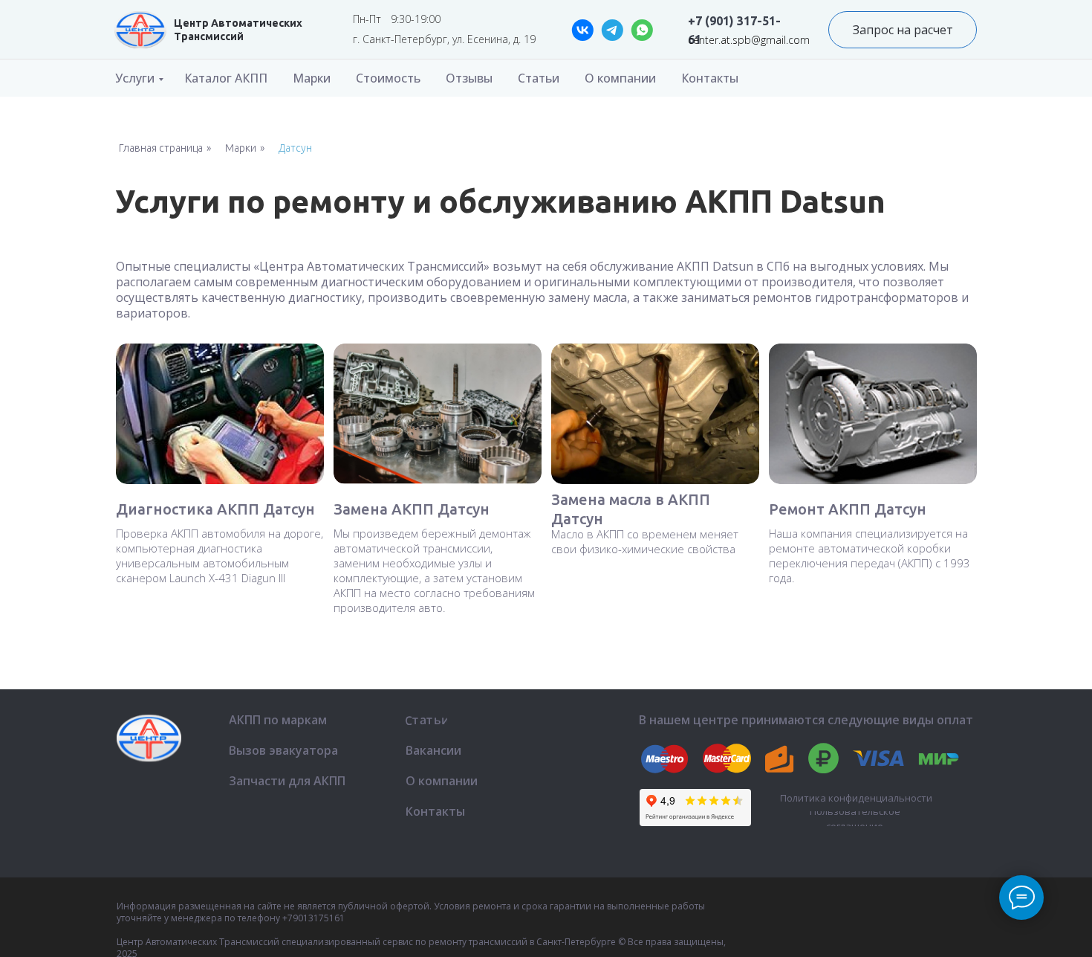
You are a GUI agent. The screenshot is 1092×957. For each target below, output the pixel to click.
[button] (902, 29)
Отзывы (469, 78)
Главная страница (161, 148)
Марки (312, 78)
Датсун (295, 148)
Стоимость (388, 78)
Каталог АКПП (225, 78)
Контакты (709, 78)
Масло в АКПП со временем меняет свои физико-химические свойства (644, 541)
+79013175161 (313, 918)
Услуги (135, 78)
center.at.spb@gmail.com (749, 40)
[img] (140, 29)
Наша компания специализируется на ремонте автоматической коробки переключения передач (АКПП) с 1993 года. (869, 555)
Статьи (538, 78)
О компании (620, 78)
